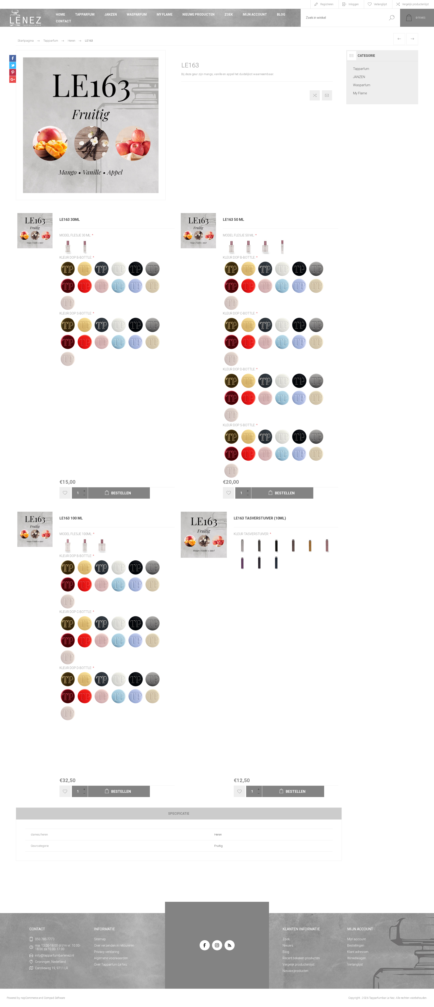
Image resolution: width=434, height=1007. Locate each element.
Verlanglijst (355, 964)
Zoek (228, 14)
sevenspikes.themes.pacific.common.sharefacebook (12, 58)
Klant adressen (357, 952)
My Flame (164, 14)
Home (60, 14)
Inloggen (354, 4)
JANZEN (110, 14)
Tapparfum (84, 14)
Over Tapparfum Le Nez (110, 964)
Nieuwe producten (198, 14)
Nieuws (288, 945)
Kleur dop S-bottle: (76, 313)
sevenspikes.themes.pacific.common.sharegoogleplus (12, 79)
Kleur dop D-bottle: (239, 369)
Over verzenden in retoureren (114, 945)
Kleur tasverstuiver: (252, 534)
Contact (63, 21)
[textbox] (342, 18)
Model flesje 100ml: (76, 534)
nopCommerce (29, 998)
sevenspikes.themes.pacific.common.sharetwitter (12, 65)
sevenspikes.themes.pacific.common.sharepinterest (12, 72)
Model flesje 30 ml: (75, 235)
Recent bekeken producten (301, 958)
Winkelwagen (356, 958)
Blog (281, 14)
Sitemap (100, 939)
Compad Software (54, 998)
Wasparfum (137, 14)
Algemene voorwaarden (111, 958)
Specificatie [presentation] (178, 813)
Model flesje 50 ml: (239, 235)
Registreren (326, 4)
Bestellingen (355, 945)
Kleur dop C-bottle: (239, 313)
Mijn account (255, 14)
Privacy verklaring (106, 952)
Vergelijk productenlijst (415, 4)
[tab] (179, 813)
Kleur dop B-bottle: (76, 257)
